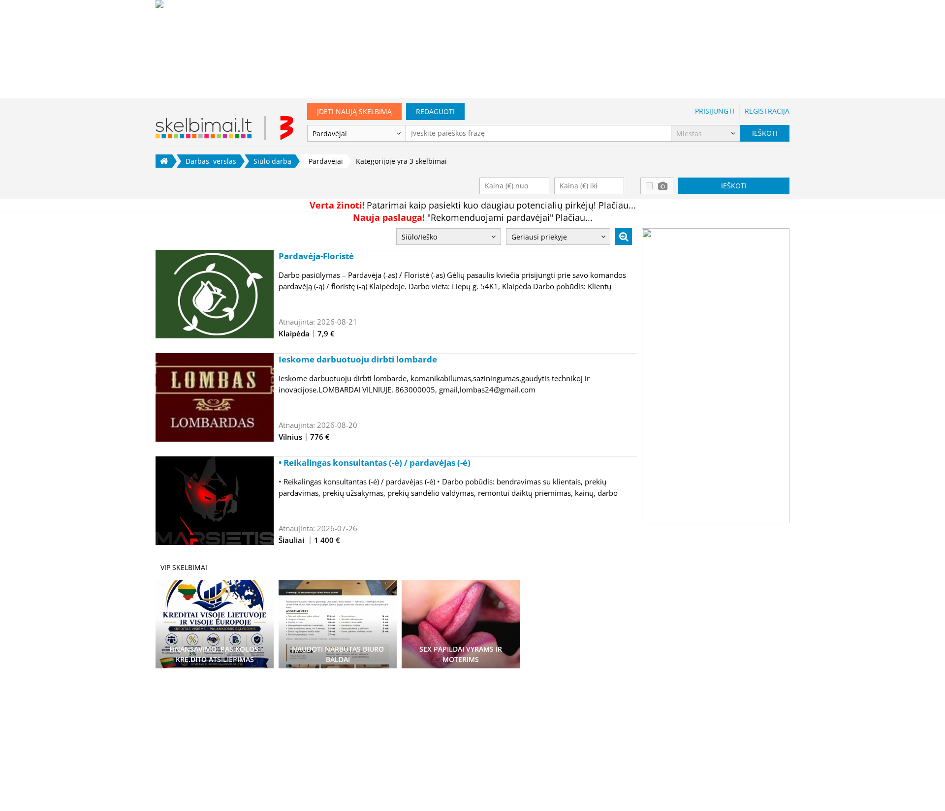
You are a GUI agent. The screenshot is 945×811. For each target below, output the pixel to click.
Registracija (767, 111)
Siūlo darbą (272, 161)
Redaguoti (435, 111)
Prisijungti (714, 111)
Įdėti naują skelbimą (354, 111)
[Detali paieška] (623, 236)
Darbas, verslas (211, 161)
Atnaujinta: (297, 322)
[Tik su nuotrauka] (656, 186)
